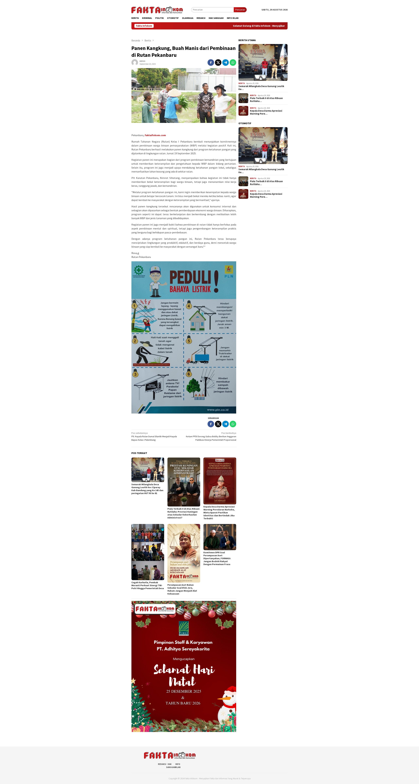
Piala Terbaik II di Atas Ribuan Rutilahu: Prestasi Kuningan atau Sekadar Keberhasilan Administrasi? (183, 513)
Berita (241, 83)
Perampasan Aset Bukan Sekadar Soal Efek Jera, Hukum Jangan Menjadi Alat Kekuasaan (182, 589)
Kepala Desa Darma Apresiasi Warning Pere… (266, 112)
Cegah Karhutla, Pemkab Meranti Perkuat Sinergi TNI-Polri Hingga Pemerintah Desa (147, 585)
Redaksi (162, 764)
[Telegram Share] (225, 62)
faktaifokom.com (155, 135)
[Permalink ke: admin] (134, 62)
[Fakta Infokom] (157, 9)
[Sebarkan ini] (211, 62)
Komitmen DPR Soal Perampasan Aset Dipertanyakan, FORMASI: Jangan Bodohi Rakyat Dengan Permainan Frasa (217, 558)
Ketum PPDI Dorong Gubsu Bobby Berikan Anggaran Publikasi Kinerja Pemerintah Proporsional (211, 436)
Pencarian (240, 9)
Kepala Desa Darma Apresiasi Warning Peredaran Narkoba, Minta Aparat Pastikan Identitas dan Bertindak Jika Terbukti (219, 512)
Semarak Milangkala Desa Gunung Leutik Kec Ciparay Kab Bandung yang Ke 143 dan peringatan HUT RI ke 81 (147, 489)
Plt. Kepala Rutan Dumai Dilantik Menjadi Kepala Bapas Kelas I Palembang (154, 436)
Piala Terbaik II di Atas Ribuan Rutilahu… (266, 100)
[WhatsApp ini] (233, 62)
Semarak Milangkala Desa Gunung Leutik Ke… (261, 87)
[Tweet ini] (218, 62)
